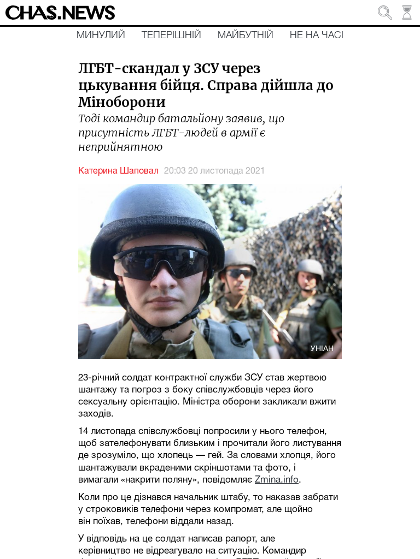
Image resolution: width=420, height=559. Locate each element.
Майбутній (245, 35)
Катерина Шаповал (118, 171)
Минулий (101, 35)
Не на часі (316, 35)
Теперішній (171, 35)
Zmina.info (277, 480)
